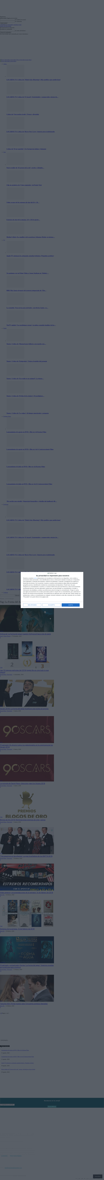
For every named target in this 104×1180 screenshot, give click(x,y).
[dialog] (52, 590)
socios (35, 578)
